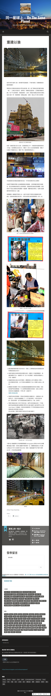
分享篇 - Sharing (41, 532)
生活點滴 (37, 603)
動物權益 (6, 625)
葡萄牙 (26, 629)
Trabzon (16, 623)
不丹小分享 (22, 598)
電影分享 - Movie (16, 605)
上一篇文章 (36, 540)
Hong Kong (42, 534)
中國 (32, 623)
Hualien (6, 618)
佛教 (40, 623)
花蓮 (22, 629)
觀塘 (38, 534)
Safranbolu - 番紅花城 (39, 596)
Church (10, 616)
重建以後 (14, 41)
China (6, 616)
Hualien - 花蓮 (37, 594)
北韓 (14, 625)
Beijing (15, 614)
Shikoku (38, 620)
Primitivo (6, 620)
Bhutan (20, 614)
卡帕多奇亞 (19, 625)
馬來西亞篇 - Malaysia (25, 605)
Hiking (34, 616)
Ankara (11, 614)
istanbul (10, 618)
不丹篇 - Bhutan (28, 598)
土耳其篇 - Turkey (34, 600)
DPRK (14, 616)
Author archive (10, 539)
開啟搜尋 (47, 31)
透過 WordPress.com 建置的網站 (25, 690)
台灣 (28, 625)
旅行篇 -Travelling (8, 603)
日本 (23, 627)
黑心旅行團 (19, 632)
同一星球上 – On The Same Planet (25, 19)
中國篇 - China (36, 598)
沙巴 (40, 627)
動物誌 (14, 600)
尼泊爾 (6, 627)
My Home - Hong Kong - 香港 (19, 596)
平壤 (10, 627)
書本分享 (27, 627)
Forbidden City (23, 616)
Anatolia (6, 614)
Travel (20, 623)
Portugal (42, 618)
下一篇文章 (36, 542)
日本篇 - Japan (16, 603)
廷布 (13, 627)
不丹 (28, 623)
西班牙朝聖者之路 (8, 605)
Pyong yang (17, 620)
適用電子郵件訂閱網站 (8, 650)
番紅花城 (11, 629)
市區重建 (42, 536)
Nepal (29, 618)
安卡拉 (43, 625)
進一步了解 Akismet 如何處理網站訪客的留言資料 (25, 575)
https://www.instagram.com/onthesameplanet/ (15, 669)
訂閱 (5, 659)
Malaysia (20, 618)
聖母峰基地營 (17, 629)
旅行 (20, 627)
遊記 (43, 629)
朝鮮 (36, 627)
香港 (35, 534)
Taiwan (6, 623)
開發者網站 (13, 539)
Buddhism (31, 614)
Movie (25, 618)
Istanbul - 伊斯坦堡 (8, 596)
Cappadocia (42, 614)
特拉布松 (6, 629)
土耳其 (39, 625)
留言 (41, 567)
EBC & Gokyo (30, 594)
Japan (15, 618)
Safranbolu (32, 620)
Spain (42, 620)
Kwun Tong (37, 536)
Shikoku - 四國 (7, 598)
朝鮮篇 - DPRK (31, 603)
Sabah (27, 620)
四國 (35, 625)
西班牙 (39, 629)
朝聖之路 (32, 627)
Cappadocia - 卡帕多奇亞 (22, 594)
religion (22, 620)
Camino (36, 614)
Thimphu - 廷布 (15, 598)
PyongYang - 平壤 (29, 596)
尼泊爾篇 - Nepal (43, 600)
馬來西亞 (13, 632)
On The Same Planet (35, 618)
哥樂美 (32, 625)
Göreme (29, 616)
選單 (3, 31)
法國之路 (44, 627)
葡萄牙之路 (31, 629)
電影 (5, 632)
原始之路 (24, 625)
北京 (10, 625)
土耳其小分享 (27, 600)
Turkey (25, 623)
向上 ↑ (25, 692)
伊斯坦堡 (36, 623)
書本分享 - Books (24, 603)
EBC (18, 616)
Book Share (25, 614)
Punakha (11, 620)
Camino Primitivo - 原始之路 (10, 594)
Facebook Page (8, 581)
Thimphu (11, 623)
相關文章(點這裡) (13, 393)
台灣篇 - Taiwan (20, 600)
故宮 (16, 627)
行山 (35, 629)
